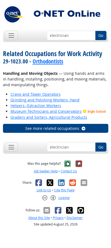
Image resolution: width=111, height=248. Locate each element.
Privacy (58, 217)
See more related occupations (52, 128)
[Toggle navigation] (11, 35)
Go (100, 35)
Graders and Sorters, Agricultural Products (49, 117)
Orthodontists (48, 61)
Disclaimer (75, 217)
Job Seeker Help (46, 171)
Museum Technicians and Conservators (46, 111)
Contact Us (69, 171)
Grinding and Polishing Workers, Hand (45, 99)
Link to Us (44, 190)
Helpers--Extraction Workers (36, 105)
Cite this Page (64, 190)
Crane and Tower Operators (36, 94)
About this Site (39, 217)
